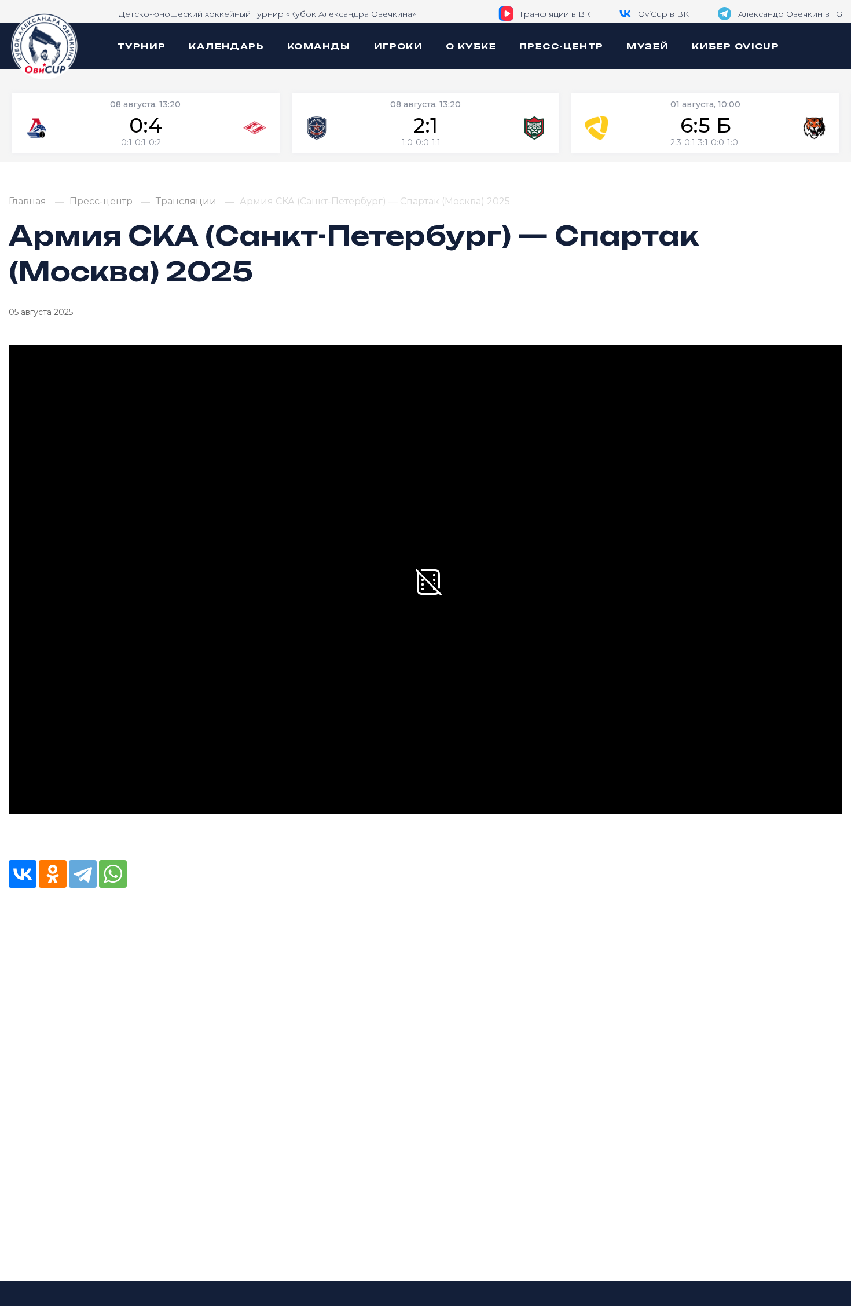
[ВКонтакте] (22, 874)
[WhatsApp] (113, 874)
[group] (146, 123)
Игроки (398, 46)
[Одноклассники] (53, 874)
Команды (319, 46)
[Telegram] (83, 874)
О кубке (471, 46)
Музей (647, 46)
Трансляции (186, 201)
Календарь (226, 46)
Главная (27, 201)
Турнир (142, 46)
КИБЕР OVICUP (735, 46)
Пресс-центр (561, 46)
